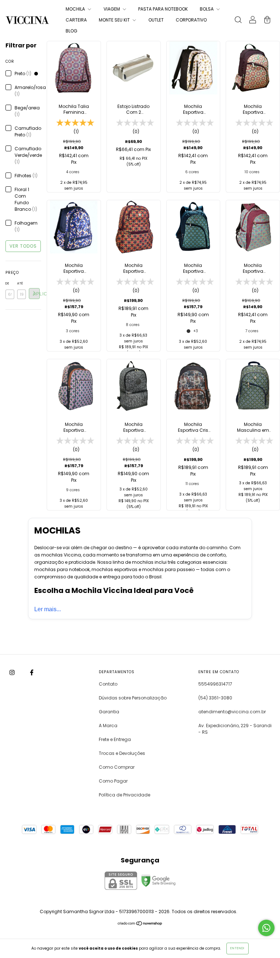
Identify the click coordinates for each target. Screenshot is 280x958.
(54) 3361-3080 (215, 698)
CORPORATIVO (191, 20)
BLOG (71, 31)
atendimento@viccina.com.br (232, 712)
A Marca (108, 725)
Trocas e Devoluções (122, 753)
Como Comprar (117, 767)
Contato (108, 684)
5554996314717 (215, 684)
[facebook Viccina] (31, 672)
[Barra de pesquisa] (238, 21)
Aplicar (36, 293)
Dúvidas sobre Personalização (133, 698)
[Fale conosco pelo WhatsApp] (266, 928)
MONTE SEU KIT (115, 20)
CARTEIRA (76, 20)
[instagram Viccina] (12, 672)
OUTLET (156, 20)
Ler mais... (47, 609)
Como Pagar (113, 781)
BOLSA (207, 9)
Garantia (109, 712)
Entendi (237, 948)
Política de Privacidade (124, 795)
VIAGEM (112, 9)
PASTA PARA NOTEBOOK (163, 9)
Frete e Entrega (115, 739)
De (7, 284)
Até (20, 284)
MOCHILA (76, 9)
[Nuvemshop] (140, 924)
